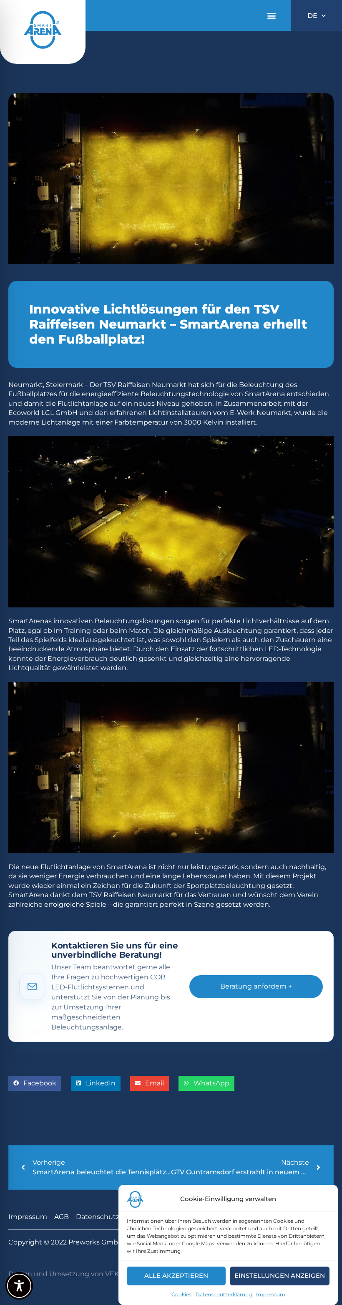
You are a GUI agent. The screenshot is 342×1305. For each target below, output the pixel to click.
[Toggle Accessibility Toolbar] (19, 1286)
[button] (271, 16)
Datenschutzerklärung (224, 1294)
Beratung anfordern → (256, 986)
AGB (61, 1217)
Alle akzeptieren (176, 1276)
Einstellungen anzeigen (279, 1276)
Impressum (270, 1294)
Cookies (181, 1294)
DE (312, 16)
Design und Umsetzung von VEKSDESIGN (79, 1274)
